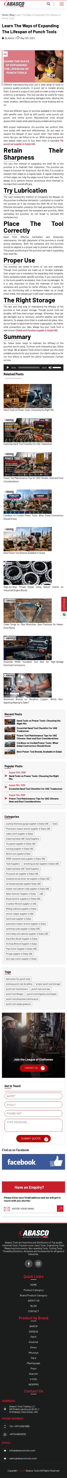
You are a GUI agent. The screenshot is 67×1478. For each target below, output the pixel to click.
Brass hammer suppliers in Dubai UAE (23, 898)
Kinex (33, 1347)
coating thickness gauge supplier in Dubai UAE (27, 823)
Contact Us (31, 1068)
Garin (34, 1336)
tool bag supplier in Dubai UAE (20, 848)
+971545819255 (17, 1434)
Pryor (34, 1368)
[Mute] (50, 367)
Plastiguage (33, 1363)
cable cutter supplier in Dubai (19, 833)
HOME (33, 1284)
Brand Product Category (33, 1295)
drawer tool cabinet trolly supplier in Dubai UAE (27, 888)
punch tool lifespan (14, 994)
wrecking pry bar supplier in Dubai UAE (41, 863)
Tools (54, 823)
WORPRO (33, 1384)
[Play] (7, 367)
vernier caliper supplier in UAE (20, 913)
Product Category (34, 1289)
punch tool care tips (41, 989)
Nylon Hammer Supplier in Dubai (21, 893)
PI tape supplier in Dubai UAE (19, 953)
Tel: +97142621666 (19, 1426)
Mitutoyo (34, 1352)
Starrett (33, 1373)
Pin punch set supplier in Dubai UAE (22, 873)
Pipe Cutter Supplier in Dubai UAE (21, 948)
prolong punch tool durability (19, 984)
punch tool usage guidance (18, 1004)
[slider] (57, 367)
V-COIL (33, 1379)
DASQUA (33, 1331)
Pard (33, 1357)
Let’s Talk (64, 604)
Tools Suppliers (13, 863)
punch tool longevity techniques (41, 994)
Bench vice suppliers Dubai (18, 853)
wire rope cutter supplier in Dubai (21, 958)
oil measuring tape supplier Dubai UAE (23, 883)
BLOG (33, 1305)
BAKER (33, 1326)
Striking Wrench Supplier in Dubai (21, 943)
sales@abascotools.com (23, 1458)
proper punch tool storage (48, 984)
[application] (33, 367)
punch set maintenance (17, 989)
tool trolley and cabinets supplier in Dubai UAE (27, 933)
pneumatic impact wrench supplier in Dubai (26, 923)
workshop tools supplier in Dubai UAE (23, 928)
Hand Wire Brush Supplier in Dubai (21, 938)
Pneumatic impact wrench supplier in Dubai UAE (28, 828)
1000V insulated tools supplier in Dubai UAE (25, 858)
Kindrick (33, 1341)
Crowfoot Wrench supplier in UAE (21, 903)
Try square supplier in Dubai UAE (21, 843)
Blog (12, 15)
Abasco (29, 1470)
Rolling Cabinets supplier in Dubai (21, 908)
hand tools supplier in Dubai (18, 918)
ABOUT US (33, 1300)
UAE (41, 893)
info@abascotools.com (22, 1450)
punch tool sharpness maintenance (22, 999)
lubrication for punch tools (18, 979)
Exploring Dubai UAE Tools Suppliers (22, 838)
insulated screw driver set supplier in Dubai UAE (28, 878)
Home (5, 15)
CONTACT (33, 1311)
